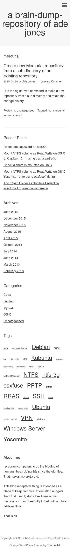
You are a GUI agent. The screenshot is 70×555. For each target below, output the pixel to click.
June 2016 (11, 211)
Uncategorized (25, 110)
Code (7, 294)
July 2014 (10, 251)
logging (59, 359)
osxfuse (13, 385)
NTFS (31, 374)
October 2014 (13, 244)
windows (41, 419)
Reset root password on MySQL (25, 146)
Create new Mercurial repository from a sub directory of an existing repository (33, 70)
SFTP (26, 397)
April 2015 (11, 238)
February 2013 (14, 271)
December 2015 (15, 218)
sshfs (50, 397)
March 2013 (12, 264)
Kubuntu (41, 357)
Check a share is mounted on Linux (28, 165)
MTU (31, 366)
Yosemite (15, 439)
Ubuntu (41, 406)
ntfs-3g (51, 374)
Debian (9, 301)
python (49, 386)
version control (13, 115)
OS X (7, 314)
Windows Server (24, 428)
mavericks (8, 366)
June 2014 (11, 258)
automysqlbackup (20, 348)
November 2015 (15, 225)
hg (50, 110)
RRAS (11, 396)
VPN (27, 417)
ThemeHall (53, 545)
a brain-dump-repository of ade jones (35, 23)
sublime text (9, 408)
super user (23, 408)
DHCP (57, 348)
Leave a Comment (51, 81)
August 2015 (12, 231)
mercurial (59, 110)
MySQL (9, 307)
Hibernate (14, 359)
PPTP (34, 385)
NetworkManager (12, 375)
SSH (39, 396)
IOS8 (25, 359)
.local (6, 348)
